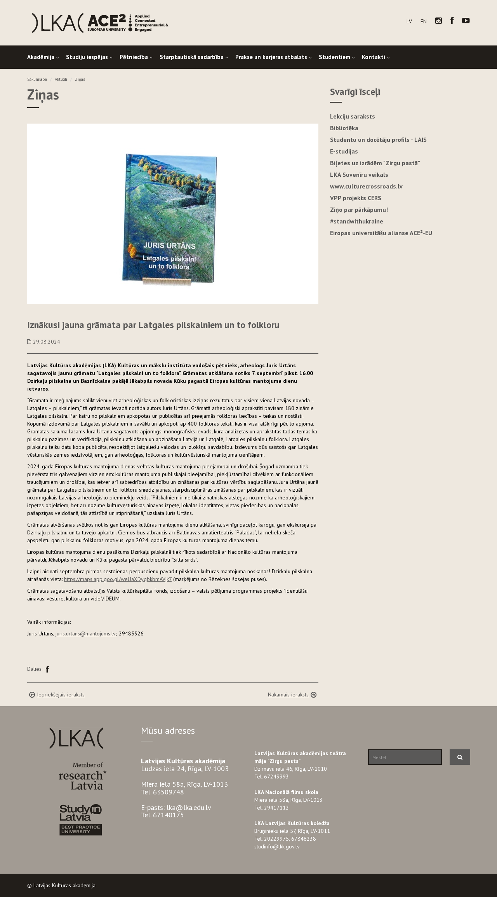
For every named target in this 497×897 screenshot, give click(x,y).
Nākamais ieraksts (288, 694)
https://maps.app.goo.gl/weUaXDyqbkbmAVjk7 (118, 579)
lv (409, 21)
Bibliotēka (344, 128)
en (424, 21)
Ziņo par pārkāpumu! (359, 209)
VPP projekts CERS (355, 198)
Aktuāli (61, 79)
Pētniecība (134, 57)
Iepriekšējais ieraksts (61, 694)
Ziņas (80, 79)
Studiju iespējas (87, 57)
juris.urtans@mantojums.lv (86, 633)
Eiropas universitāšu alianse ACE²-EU (381, 233)
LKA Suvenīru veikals (359, 174)
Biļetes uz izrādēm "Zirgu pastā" (375, 163)
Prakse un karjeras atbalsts (271, 57)
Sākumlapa (37, 79)
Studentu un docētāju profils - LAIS (378, 139)
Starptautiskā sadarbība (192, 57)
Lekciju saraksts (352, 116)
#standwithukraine (356, 221)
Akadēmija (40, 57)
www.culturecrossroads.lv (366, 186)
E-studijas (344, 151)
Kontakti (373, 57)
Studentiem (334, 57)
